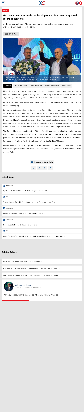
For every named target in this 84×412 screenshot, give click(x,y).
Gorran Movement (36, 85)
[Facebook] (50, 168)
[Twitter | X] (44, 168)
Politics (5, 10)
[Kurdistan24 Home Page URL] (42, 3)
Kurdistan (8, 85)
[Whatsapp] (39, 168)
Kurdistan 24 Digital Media (43, 162)
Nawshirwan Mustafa (52, 85)
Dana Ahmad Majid (20, 85)
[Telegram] (33, 168)
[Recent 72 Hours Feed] (77, 3)
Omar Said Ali (66, 85)
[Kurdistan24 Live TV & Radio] (80, 3)
